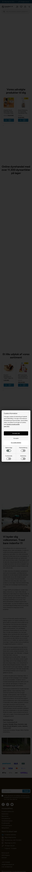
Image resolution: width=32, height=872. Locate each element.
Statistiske (23, 456)
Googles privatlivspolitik (13, 424)
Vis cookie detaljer (16, 442)
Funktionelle (8, 456)
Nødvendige (8, 447)
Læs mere (6, 426)
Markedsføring (23, 447)
